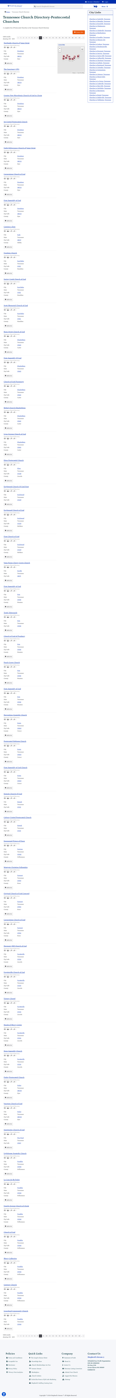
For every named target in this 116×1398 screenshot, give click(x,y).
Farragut (20, 875)
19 (75, 37)
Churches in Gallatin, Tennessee (99, 63)
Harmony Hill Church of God (15, 946)
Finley (19, 1085)
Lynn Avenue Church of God (15, 434)
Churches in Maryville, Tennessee (99, 86)
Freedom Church (10, 253)
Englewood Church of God (14, 510)
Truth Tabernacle (10, 613)
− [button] (59, 51)
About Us (67, 1361)
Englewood (20, 495)
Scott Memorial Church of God (16, 305)
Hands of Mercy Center (13, 1025)
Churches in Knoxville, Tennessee (99, 24)
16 (66, 37)
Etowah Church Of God (13, 794)
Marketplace (35, 1372)
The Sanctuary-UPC (11, 69)
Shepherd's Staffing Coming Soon (41, 1383)
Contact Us (67, 1365)
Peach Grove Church (12, 662)
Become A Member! (94, 2)
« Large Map (61, 44)
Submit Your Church (71, 1372)
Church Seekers (36, 1376)
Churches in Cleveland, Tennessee (100, 60)
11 (49, 37)
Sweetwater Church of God (14, 1130)
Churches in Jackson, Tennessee (99, 44)
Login (106, 2)
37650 (19, 728)
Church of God (9, 1232)
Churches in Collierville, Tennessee (100, 58)
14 (59, 37)
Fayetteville (20, 954)
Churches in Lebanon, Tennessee (99, 74)
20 (79, 37)
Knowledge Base (37, 1361)
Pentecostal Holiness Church (15, 741)
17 (69, 37)
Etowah (19, 802)
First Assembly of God (12, 200)
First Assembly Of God (12, 358)
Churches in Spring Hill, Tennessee (100, 56)
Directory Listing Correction (73, 1368)
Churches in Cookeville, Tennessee (100, 83)
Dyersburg (20, 51)
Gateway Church (10, 1285)
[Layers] (82, 49)
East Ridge (20, 261)
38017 (19, 240)
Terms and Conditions (15, 1358)
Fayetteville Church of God (14, 972)
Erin (18, 594)
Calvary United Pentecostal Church (17, 817)
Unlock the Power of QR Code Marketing (43, 1379)
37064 (19, 1167)
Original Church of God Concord (16, 894)
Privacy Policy (12, 1368)
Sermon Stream (36, 1368)
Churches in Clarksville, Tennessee (100, 30)
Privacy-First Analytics (16, 1372)
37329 (19, 500)
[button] (4, 1394)
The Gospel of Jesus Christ (39, 1358)
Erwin (19, 723)
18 (72, 37)
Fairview (20, 849)
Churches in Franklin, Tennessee (99, 37)
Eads (18, 235)
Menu (104, 6)
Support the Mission (71, 1376)
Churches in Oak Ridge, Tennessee (100, 88)
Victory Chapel (9, 999)
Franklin (20, 1161)
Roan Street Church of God (14, 332)
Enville (19, 571)
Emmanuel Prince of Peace (14, 841)
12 (53, 37)
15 (62, 37)
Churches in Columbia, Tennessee (99, 67)
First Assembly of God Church (15, 768)
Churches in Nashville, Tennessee (99, 19)
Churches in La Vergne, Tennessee (99, 81)
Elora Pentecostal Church (14, 460)
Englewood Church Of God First (16, 487)
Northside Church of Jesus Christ (16, 43)
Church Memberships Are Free (41, 1365)
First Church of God (11, 537)
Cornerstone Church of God (14, 174)
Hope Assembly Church (13, 1051)
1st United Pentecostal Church (15, 122)
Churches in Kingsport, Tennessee (99, 51)
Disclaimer (11, 1365)
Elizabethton (21, 340)
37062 (19, 854)
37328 (19, 474)
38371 (19, 576)
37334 (19, 959)
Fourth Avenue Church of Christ (16, 1206)
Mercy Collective (10, 1258)
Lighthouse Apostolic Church (15, 1153)
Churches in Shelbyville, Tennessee (100, 97)
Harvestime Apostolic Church (15, 715)
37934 (19, 881)
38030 (19, 1091)
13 (56, 37)
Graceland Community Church (16, 1311)
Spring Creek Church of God (15, 279)
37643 (19, 345)
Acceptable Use (13, 1361)
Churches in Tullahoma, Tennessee (100, 100)
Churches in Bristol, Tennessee (98, 95)
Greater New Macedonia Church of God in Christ (23, 95)
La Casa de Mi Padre (12, 1180)
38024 (19, 56)
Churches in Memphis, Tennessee (99, 21)
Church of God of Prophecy (14, 636)
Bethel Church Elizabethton (15, 408)
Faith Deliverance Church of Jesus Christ (20, 148)
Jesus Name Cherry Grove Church (17, 563)
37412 (19, 266)
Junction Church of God (13, 1104)
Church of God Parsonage (14, 382)
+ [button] (59, 48)
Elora (19, 468)
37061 (19, 600)
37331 (19, 807)
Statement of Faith (70, 1358)
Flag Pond (20, 1138)
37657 (19, 1143)
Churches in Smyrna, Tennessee (99, 53)
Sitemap (67, 1379)
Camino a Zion (9, 227)
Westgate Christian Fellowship (16, 867)
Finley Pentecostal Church (14, 1077)
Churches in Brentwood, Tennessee (100, 65)
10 (46, 37)
